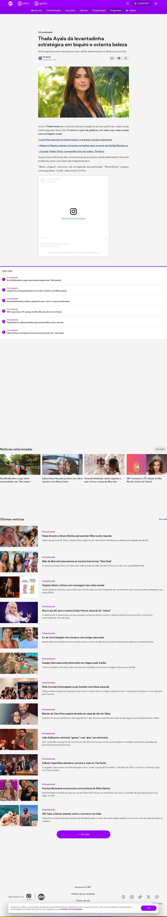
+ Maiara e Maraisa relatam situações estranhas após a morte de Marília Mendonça (83, 145)
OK (148, 908)
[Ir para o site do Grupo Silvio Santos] (21, 897)
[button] (20, 472)
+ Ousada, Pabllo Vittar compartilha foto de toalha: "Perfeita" (71, 151)
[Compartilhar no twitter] (126, 58)
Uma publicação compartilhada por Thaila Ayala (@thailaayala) (73, 252)
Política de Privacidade (71, 909)
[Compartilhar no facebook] (119, 58)
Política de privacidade (83, 894)
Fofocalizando (45, 32)
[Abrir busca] (127, 3)
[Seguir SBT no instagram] (132, 897)
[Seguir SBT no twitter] (148, 897)
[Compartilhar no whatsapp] (112, 58)
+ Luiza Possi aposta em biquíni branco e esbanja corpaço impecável (75, 139)
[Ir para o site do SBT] (41, 897)
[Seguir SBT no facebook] (123, 897)
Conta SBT (143, 3)
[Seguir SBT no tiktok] (140, 897)
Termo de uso (83, 900)
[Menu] (156, 3)
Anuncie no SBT (83, 887)
